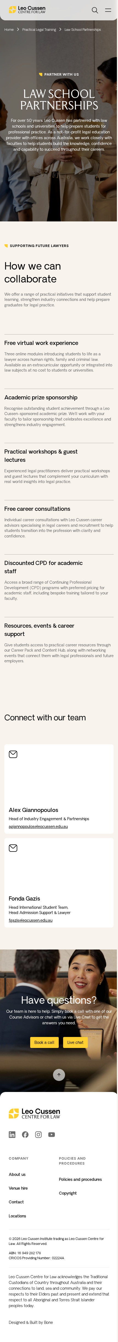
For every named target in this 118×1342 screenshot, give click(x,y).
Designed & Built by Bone (31, 1322)
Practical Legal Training (39, 29)
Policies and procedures (80, 1179)
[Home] (27, 10)
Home (9, 29)
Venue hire (18, 1188)
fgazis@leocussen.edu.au (30, 920)
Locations (17, 1216)
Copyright (68, 1193)
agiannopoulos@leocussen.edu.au (38, 826)
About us (17, 1174)
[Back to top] (59, 1075)
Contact (16, 1202)
